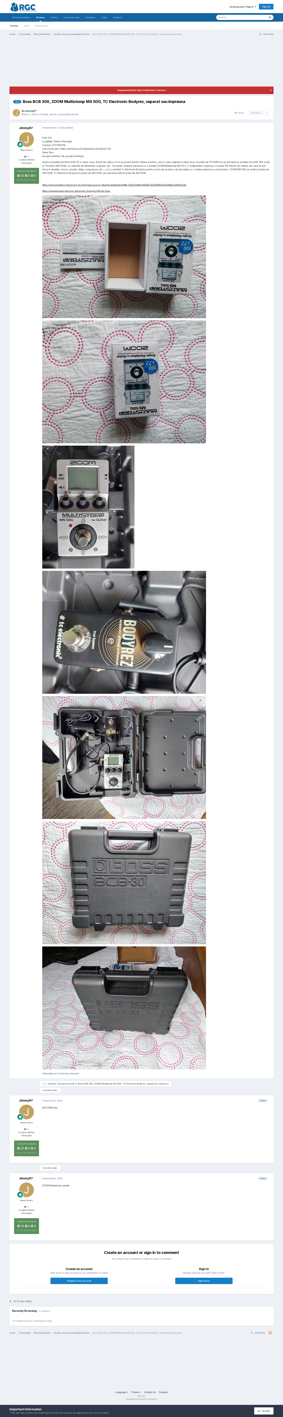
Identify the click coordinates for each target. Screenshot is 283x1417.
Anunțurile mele (72, 17)
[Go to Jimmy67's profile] (16, 112)
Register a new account (79, 1280)
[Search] (270, 17)
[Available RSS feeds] (270, 1333)
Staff (26, 25)
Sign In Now (204, 1280)
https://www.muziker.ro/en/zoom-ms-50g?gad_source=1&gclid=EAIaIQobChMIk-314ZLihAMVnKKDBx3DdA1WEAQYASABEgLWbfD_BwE (114, 185)
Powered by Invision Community (141, 1399)
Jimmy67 (30, 110)
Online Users (41, 25)
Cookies (163, 1392)
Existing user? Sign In (242, 6)
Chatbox (117, 17)
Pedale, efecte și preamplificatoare (59, 114)
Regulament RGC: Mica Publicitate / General (142, 90)
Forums (14, 25)
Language (121, 1392)
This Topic (257, 17)
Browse (40, 17)
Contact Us (150, 1392)
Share (240, 112)
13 (27, 156)
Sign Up (266, 6)
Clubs (104, 17)
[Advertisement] (69, 64)
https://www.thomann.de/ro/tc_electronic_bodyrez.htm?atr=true (76, 191)
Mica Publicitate (20, 17)
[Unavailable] (124, 256)
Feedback (90, 17)
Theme (135, 1392)
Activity (54, 17)
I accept (265, 1410)
